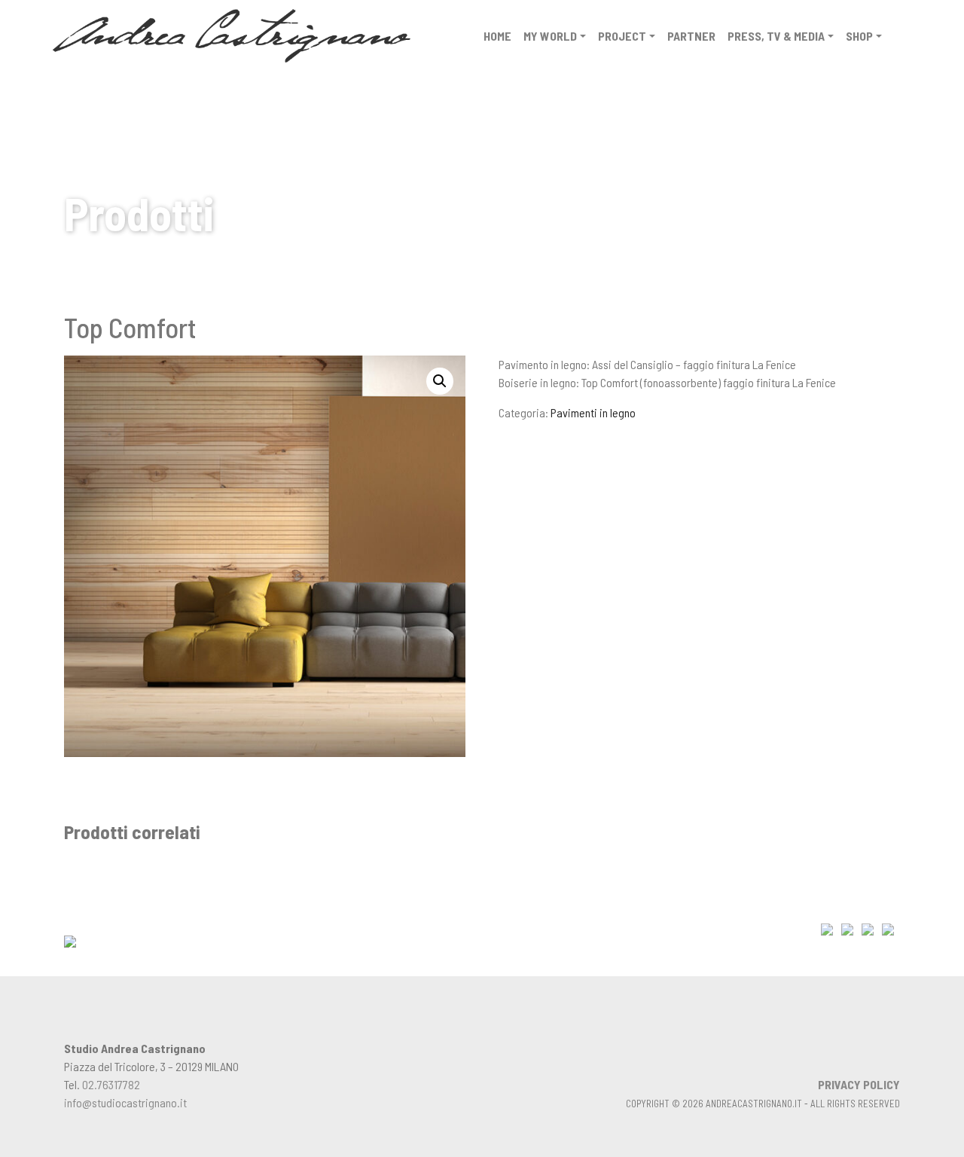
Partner (691, 36)
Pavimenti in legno (593, 412)
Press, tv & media (776, 36)
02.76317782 (111, 1084)
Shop (859, 36)
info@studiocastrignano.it (125, 1102)
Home (497, 36)
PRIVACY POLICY (859, 1084)
